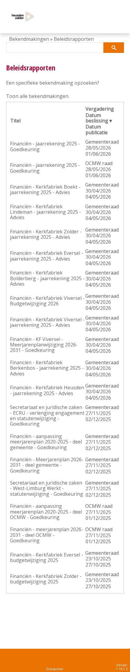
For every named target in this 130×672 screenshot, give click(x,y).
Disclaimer (54, 669)
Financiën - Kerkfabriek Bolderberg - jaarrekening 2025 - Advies (47, 278)
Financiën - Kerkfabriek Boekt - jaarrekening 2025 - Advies (45, 189)
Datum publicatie (97, 129)
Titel (15, 120)
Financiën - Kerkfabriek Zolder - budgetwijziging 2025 (46, 579)
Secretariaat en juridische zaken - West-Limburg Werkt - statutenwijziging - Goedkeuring (46, 488)
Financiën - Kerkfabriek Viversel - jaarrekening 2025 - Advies (47, 322)
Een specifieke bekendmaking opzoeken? (52, 83)
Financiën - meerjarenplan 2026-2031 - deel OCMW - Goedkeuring (46, 535)
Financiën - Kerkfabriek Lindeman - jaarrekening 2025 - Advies (45, 212)
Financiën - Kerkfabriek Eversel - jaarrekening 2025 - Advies (46, 256)
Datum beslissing (97, 118)
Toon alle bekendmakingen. (37, 96)
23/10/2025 (98, 558)
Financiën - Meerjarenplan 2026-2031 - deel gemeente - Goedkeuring (46, 465)
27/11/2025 (98, 413)
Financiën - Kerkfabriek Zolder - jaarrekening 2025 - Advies (46, 234)
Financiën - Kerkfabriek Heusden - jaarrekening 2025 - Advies (47, 390)
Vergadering (100, 109)
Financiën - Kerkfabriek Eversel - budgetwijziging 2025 (46, 557)
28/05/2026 (98, 147)
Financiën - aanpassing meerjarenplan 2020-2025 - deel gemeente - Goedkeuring (46, 442)
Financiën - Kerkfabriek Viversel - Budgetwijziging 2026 (47, 301)
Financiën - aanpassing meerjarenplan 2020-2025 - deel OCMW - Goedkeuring (46, 512)
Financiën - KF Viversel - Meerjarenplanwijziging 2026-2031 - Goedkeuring (44, 345)
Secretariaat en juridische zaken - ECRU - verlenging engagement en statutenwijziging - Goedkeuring (47, 415)
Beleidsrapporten (74, 39)
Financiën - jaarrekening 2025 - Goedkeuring (45, 146)
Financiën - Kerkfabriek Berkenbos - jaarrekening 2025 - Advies (47, 368)
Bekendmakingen (29, 39)
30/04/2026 (98, 190)
